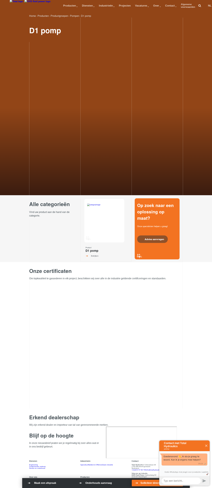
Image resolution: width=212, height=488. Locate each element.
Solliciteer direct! (150, 483)
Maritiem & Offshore (95, 465)
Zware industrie (107, 465)
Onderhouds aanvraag (98, 483)
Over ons (33, 477)
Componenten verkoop (37, 466)
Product (88, 247)
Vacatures (141, 5)
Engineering (33, 465)
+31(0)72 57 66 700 (139, 470)
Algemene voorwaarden (188, 5)
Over (156, 5)
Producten (69, 5)
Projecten (125, 5)
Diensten (87, 5)
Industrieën (106, 5)
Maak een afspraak (45, 483)
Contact (170, 5)
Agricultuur (84, 465)
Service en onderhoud (37, 468)
